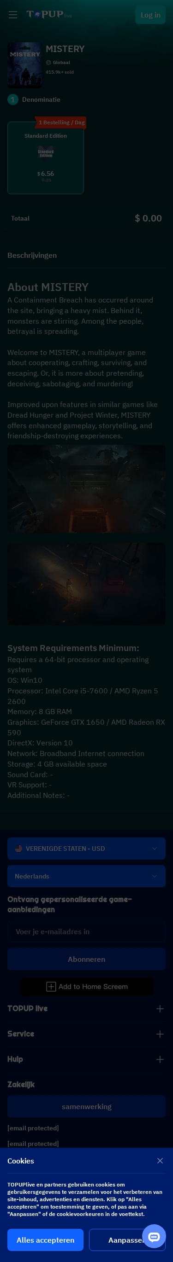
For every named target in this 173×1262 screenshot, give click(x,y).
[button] (86, 631)
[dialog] (86, 1205)
